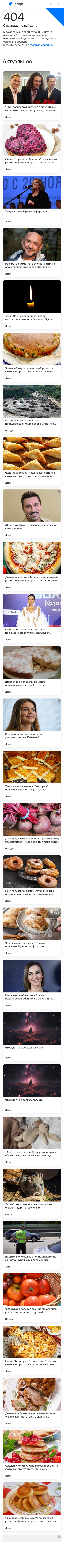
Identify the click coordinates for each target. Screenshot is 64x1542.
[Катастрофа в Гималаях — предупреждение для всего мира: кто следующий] (32, 409)
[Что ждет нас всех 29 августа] (32, 1088)
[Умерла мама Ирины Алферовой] (32, 200)
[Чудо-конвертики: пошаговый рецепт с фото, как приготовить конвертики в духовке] (32, 461)
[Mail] (11, 4)
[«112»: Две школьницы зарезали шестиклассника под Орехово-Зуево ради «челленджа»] (32, 304)
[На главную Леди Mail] (18, 4)
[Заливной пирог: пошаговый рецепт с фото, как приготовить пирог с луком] (32, 357)
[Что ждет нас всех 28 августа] (32, 1036)
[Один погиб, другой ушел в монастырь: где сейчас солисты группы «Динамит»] (32, 95)
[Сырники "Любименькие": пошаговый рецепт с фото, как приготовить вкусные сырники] (32, 1506)
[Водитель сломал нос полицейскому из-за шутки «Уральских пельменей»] (32, 1245)
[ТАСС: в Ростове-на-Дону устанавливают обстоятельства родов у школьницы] (32, 1141)
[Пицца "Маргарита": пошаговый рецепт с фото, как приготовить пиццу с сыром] (32, 1350)
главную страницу (41, 45)
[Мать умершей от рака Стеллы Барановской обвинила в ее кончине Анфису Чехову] (32, 984)
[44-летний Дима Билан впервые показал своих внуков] (32, 513)
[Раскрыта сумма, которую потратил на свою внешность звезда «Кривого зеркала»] (32, 252)
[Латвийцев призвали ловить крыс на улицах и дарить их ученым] (32, 1193)
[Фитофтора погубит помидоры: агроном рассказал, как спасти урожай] (32, 1297)
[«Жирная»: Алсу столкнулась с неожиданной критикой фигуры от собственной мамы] (32, 618)
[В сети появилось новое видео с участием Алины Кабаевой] (32, 722)
